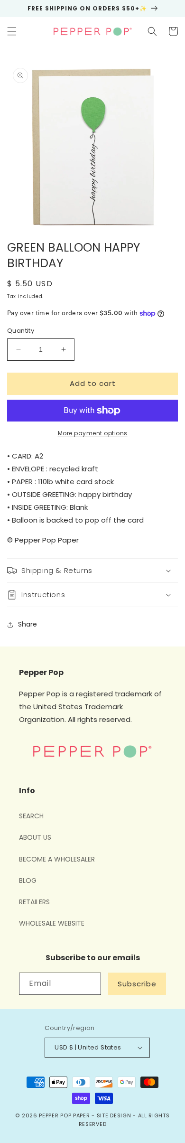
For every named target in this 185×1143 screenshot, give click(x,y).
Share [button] (27, 624)
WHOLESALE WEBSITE (51, 923)
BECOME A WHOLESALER (57, 859)
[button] (11, 31)
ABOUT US (35, 837)
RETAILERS (34, 902)
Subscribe (137, 984)
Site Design (114, 1115)
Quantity (20, 330)
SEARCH (31, 816)
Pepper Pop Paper (64, 1115)
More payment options (93, 433)
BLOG (28, 880)
